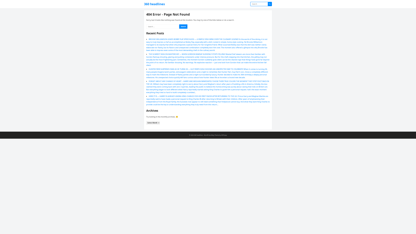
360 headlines (154, 4)
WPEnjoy (224, 135)
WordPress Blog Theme (211, 135)
